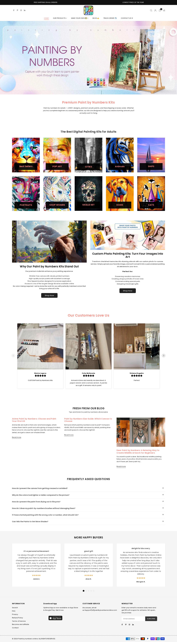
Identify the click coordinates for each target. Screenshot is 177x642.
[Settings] (163, 10)
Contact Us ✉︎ (127, 18)
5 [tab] (94, 591)
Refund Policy (17, 618)
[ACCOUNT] (155, 10)
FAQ (13, 611)
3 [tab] (88, 591)
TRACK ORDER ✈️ (110, 18)
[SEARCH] (151, 10)
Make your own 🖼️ (79, 18)
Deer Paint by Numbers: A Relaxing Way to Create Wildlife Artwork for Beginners (138, 451)
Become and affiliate (20, 624)
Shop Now (49, 295)
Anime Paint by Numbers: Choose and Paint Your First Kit (34, 420)
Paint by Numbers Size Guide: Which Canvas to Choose (88, 420)
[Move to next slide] (164, 356)
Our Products (59, 18)
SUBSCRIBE (151, 619)
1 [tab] (83, 591)
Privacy (15, 614)
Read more (16, 437)
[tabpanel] (36, 565)
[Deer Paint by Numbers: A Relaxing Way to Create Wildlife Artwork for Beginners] (141, 432)
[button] (160, 10)
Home (46, 18)
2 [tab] (86, 591)
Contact (15, 628)
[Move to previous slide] (13, 356)
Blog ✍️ (96, 18)
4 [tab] (91, 591)
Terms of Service (19, 621)
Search (15, 607)
